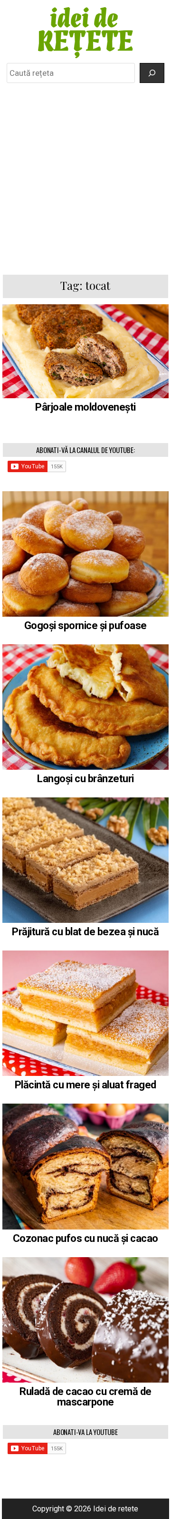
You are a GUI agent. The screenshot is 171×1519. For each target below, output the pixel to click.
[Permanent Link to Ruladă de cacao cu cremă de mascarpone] (85, 1320)
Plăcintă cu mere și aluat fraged (85, 1085)
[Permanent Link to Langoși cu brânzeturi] (85, 707)
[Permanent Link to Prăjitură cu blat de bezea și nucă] (85, 860)
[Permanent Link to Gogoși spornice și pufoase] (85, 554)
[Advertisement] (85, 178)
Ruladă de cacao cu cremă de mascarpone (85, 1396)
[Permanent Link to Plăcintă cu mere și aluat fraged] (85, 1013)
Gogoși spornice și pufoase (85, 625)
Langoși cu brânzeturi (85, 779)
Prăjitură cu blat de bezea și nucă (85, 932)
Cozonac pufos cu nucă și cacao (85, 1238)
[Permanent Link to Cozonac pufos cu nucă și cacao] (85, 1166)
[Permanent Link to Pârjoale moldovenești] (85, 351)
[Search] (152, 73)
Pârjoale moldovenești (85, 407)
